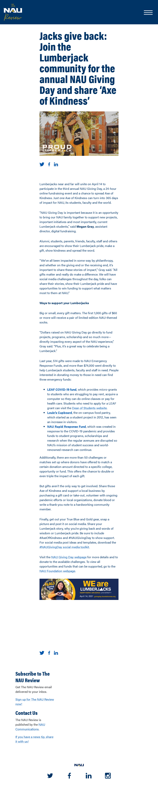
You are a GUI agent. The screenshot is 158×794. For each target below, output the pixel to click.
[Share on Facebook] (49, 164)
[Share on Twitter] (42, 164)
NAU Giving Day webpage (69, 557)
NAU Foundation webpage (57, 571)
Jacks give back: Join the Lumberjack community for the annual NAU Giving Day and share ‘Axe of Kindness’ (78, 68)
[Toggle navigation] (148, 13)
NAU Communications (30, 726)
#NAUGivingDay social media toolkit (64, 547)
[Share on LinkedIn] (56, 164)
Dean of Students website (89, 408)
